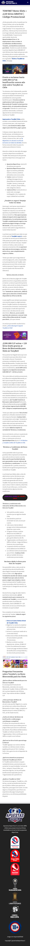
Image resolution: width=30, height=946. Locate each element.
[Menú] (27, 2)
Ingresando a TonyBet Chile (11, 119)
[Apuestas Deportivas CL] (9, 2)
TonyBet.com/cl (16, 236)
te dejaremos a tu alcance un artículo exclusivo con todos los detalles (12, 141)
